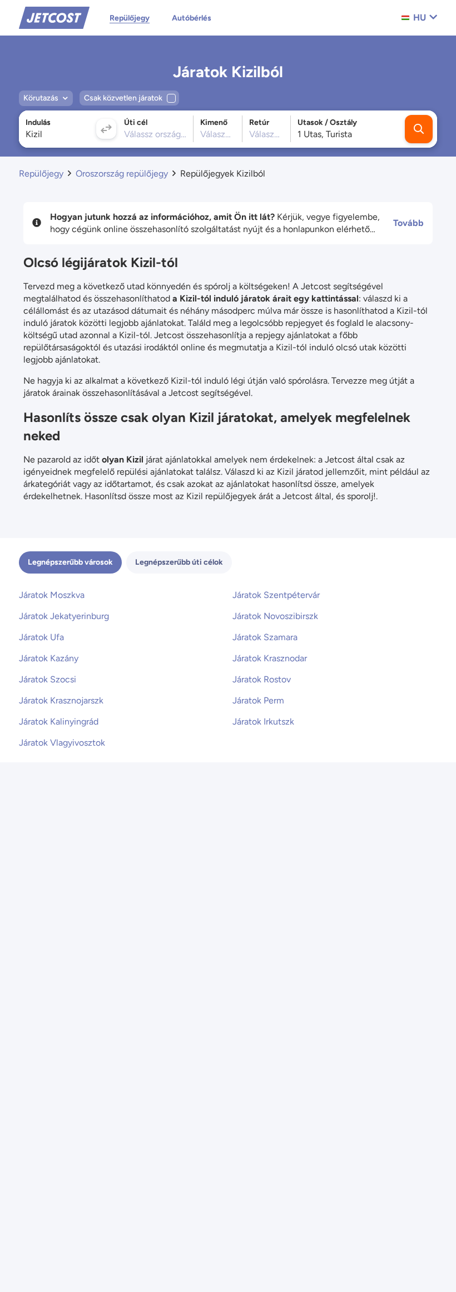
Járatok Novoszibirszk (275, 616)
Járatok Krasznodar (269, 658)
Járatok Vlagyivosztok (62, 742)
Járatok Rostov (261, 679)
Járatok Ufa (41, 637)
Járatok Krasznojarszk (61, 700)
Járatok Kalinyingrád (58, 721)
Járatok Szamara (265, 637)
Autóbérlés (191, 18)
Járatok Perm (258, 700)
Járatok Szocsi (47, 679)
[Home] (54, 17)
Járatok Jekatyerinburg (64, 616)
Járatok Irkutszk (263, 721)
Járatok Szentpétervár (276, 595)
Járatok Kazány (48, 658)
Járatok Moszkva (52, 595)
